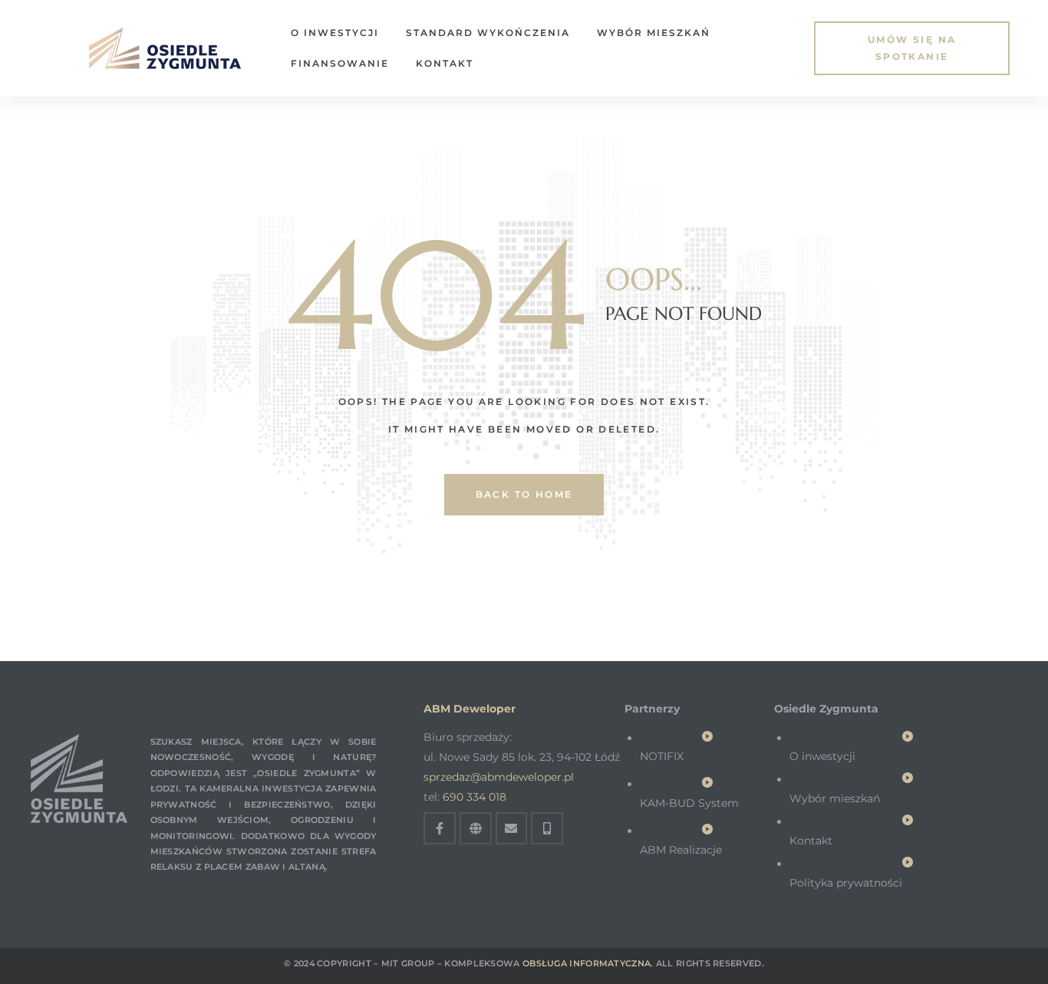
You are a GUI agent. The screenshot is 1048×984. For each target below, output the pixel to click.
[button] (912, 48)
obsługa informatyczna (586, 963)
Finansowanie (340, 63)
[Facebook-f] (439, 828)
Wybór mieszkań (653, 32)
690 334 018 (474, 797)
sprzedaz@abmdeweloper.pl (498, 777)
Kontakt (444, 63)
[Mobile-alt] (547, 828)
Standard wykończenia (488, 32)
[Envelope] (512, 828)
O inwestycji (335, 32)
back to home (524, 494)
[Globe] (476, 828)
